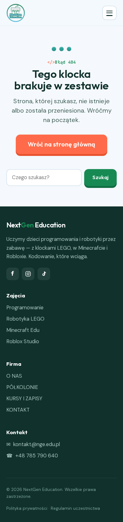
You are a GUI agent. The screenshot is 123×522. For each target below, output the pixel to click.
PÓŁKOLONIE (22, 387)
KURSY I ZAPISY (24, 398)
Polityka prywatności (26, 508)
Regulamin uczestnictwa (75, 508)
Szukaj (100, 177)
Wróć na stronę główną (61, 144)
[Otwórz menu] (109, 13)
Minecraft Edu (22, 330)
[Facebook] (12, 274)
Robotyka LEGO (25, 319)
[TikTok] (44, 274)
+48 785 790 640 (36, 455)
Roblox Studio (22, 341)
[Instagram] (28, 274)
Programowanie (25, 307)
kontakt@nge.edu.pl (36, 444)
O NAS (14, 376)
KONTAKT (18, 410)
